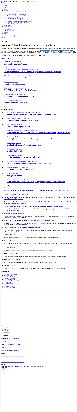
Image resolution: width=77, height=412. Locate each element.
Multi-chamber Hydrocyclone (18, 127)
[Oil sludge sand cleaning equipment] (17, 167)
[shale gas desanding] (12, 173)
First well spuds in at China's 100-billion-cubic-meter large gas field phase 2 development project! (33, 206)
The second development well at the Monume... (12, 362)
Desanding (67, 50)
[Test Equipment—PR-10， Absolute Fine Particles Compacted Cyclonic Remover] (22, 130)
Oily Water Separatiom (9, 283)
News (5, 28)
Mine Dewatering (8, 275)
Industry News (10, 30)
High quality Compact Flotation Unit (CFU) (17, 22)
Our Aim (6, 330)
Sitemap (27, 366)
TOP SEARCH (40, 366)
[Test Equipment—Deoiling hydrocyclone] (18, 118)
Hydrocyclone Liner (8, 286)
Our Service (6, 332)
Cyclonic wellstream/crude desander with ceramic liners (20, 11)
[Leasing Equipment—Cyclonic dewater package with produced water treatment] (18, 136)
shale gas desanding (14, 176)
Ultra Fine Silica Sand (45, 50)
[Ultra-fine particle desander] (11, 82)
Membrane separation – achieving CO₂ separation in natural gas (22, 15)
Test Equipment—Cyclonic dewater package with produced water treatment (36, 182)
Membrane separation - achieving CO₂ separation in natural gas (31, 114)
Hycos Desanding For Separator (11, 276)
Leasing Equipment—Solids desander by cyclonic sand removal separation (32, 72)
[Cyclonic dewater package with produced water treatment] (22, 161)
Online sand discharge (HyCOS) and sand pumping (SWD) (21, 21)
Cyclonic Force (7, 282)
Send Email (3, 369)
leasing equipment (8, 26)
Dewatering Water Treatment (10, 274)
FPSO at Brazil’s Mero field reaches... (10, 338)
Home (5, 7)
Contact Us (6, 33)
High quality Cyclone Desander (14, 23)
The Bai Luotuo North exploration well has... (12, 356)
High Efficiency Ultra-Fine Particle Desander (21, 90)
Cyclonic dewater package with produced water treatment (20, 19)
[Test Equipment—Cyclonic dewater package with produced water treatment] (23, 179)
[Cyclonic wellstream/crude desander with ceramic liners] (19, 75)
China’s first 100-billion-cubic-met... (10, 350)
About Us (6, 32)
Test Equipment (7, 25)
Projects (5, 9)
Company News (10, 29)
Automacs (6, 285)
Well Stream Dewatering (9, 287)
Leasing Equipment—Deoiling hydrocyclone (24, 145)
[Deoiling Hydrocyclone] (15, 149)
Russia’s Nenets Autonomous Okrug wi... (11, 344)
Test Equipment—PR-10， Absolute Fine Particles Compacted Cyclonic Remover (38, 133)
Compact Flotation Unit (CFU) (14, 13)
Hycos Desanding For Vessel (57, 50)
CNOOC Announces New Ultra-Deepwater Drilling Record (22, 227)
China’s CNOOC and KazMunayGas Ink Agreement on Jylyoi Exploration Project (29, 220)
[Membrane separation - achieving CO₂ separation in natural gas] (23, 112)
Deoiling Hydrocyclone (15, 151)
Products (6, 10)
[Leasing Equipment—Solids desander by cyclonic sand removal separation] (22, 69)
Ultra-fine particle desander (14, 84)
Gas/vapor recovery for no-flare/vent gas (16, 14)
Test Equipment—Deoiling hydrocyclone (22, 120)
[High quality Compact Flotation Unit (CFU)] (15, 94)
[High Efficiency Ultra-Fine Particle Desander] (15, 88)
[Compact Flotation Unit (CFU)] (13, 100)
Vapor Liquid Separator (9, 279)
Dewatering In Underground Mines (12, 281)
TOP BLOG (33, 366)
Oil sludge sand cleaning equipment (15, 18)
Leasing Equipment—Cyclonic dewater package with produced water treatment (37, 139)
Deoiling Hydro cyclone (12, 17)
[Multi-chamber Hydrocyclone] (14, 124)
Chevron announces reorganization (14, 213)
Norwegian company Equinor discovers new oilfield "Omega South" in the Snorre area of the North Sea (36, 190)
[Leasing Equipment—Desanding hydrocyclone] (14, 155)
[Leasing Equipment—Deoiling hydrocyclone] (14, 143)
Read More (6, 67)
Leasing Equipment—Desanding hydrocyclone (24, 157)
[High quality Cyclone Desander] (13, 61)
